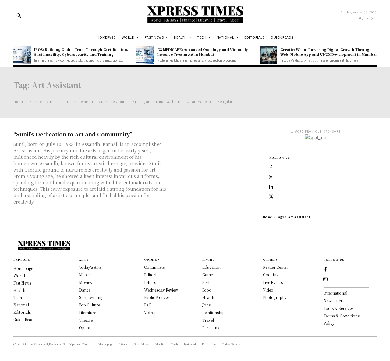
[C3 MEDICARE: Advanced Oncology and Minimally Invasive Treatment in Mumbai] (145, 55)
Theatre (86, 320)
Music (84, 274)
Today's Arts (90, 267)
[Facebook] (271, 167)
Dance (84, 289)
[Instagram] (271, 177)
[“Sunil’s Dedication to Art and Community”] (213, 151)
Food (206, 289)
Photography (275, 297)
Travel (208, 320)
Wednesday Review (161, 289)
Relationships (214, 312)
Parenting (210, 327)
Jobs (206, 304)
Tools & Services (338, 308)
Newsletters (334, 300)
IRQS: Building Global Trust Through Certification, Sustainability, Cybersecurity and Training (81, 51)
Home (267, 216)
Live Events (273, 282)
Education (211, 267)
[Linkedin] (271, 187)
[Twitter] (271, 197)
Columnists (154, 267)
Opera (84, 327)
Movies (85, 282)
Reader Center (275, 267)
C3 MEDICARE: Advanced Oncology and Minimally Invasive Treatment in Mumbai (202, 51)
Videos (150, 312)
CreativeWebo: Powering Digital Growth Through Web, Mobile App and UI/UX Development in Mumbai (328, 51)
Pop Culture (89, 304)
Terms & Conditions (342, 315)
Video (268, 289)
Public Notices (156, 297)
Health (208, 297)
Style (206, 282)
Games (208, 274)
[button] (18, 15)
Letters (150, 282)
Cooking (270, 274)
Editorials (152, 274)
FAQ (147, 304)
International (335, 293)
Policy (329, 323)
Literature (87, 312)
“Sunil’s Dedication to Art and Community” (72, 134)
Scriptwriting (90, 297)
